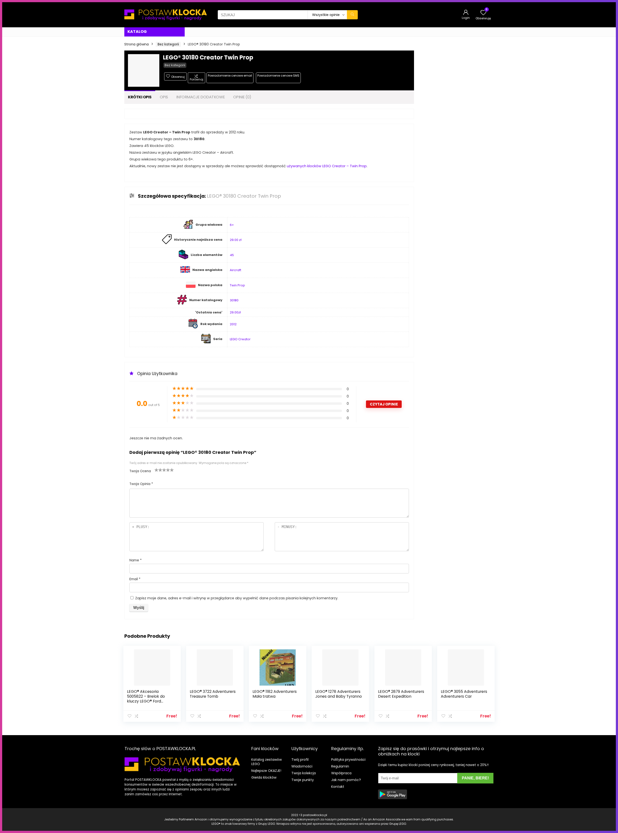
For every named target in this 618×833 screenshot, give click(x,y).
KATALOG (137, 31)
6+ (232, 225)
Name (135, 560)
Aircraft (235, 270)
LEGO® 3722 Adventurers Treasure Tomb (213, 694)
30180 (234, 300)
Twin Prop (237, 285)
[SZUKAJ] (352, 14)
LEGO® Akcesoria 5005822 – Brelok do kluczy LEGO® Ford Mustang (146, 699)
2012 (233, 324)
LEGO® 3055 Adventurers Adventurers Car (464, 694)
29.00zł (235, 312)
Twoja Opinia (141, 484)
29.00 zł (235, 240)
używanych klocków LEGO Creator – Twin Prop (327, 166)
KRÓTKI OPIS (140, 97)
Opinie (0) (242, 97)
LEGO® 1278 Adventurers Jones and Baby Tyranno (338, 694)
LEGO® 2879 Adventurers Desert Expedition (401, 694)
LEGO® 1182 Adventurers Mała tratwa (275, 694)
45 (232, 255)
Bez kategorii (168, 44)
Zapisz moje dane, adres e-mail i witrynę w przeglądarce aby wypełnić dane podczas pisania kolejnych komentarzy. (236, 598)
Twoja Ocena (140, 471)
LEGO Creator (240, 339)
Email (134, 579)
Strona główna (136, 44)
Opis (164, 97)
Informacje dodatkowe (200, 97)
